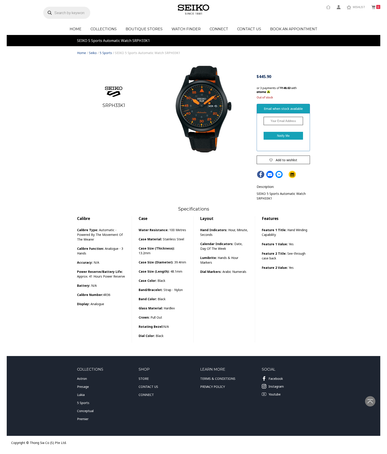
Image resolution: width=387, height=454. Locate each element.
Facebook (276, 378)
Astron (82, 378)
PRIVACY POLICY (212, 386)
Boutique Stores (144, 29)
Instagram (276, 386)
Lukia (81, 395)
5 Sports (106, 53)
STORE (144, 378)
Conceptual (85, 411)
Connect (219, 29)
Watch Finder (186, 29)
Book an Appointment (293, 29)
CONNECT (146, 395)
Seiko (93, 53)
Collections (103, 29)
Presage (83, 386)
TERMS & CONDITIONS (217, 378)
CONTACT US (148, 386)
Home (76, 29)
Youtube (275, 394)
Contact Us (249, 29)
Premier (82, 419)
